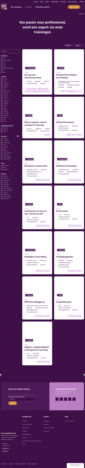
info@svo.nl (5, 451)
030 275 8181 (5, 448)
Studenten (24, 431)
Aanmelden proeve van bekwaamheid (31, 441)
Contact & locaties (72, 1)
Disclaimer (11, 463)
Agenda (47, 1)
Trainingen (46, 424)
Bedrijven (24, 437)
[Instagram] (74, 399)
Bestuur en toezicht (27, 424)
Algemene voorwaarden (32, 463)
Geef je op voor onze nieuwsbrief (16, 397)
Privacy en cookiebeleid (20, 463)
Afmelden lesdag (26, 434)
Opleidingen (46, 421)
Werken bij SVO (54, 1)
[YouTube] (65, 399)
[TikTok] (57, 399)
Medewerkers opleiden (49, 427)
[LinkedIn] (69, 399)
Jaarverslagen (25, 427)
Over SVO (24, 421)
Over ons (36, 1)
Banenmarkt (63, 1)
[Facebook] (61, 399)
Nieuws (41, 1)
